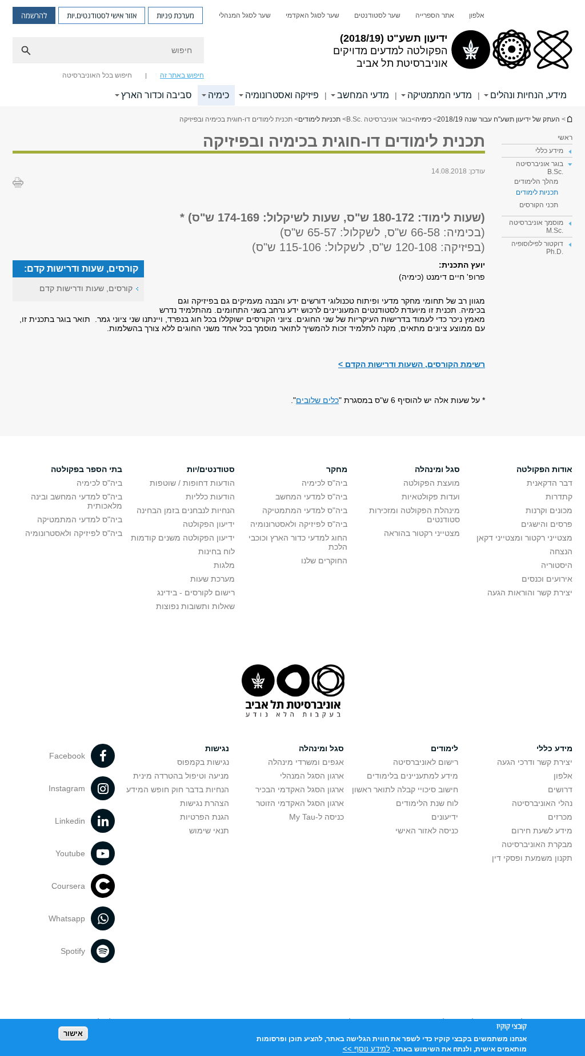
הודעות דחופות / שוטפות (192, 482)
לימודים (444, 748)
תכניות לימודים (319, 119)
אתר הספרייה (434, 15)
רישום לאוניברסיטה (425, 762)
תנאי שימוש (209, 830)
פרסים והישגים (546, 524)
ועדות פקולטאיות (431, 496)
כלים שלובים (317, 400)
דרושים (560, 789)
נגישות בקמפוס (203, 762)
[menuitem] (477, 15)
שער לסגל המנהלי (245, 15)
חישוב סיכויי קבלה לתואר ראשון (405, 789)
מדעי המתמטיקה (439, 95)
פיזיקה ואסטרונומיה (282, 95)
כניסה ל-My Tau (316, 816)
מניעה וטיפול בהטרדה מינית (181, 775)
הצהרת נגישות (204, 803)
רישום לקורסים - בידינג (196, 592)
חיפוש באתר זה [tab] (182, 75)
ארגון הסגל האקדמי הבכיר (299, 789)
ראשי (565, 138)
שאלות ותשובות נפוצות (195, 606)
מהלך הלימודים (536, 182)
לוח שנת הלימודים (427, 803)
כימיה (218, 95)
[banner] (292, 53)
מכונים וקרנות (549, 510)
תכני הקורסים (538, 205)
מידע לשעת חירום (541, 830)
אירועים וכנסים (547, 578)
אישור (73, 1033)
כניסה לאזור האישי (426, 830)
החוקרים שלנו (324, 560)
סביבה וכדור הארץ (156, 95)
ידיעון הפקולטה (209, 524)
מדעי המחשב (363, 95)
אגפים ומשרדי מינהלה (306, 762)
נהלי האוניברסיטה (542, 803)
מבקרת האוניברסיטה (537, 844)
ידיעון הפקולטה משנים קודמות (183, 537)
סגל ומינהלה (437, 469)
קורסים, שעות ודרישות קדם (86, 288)
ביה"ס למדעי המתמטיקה (304, 510)
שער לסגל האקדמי (312, 15)
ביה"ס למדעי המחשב (311, 496)
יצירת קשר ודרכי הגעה (534, 762)
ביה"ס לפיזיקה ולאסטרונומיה (298, 524)
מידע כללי (554, 748)
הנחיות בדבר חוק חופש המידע (177, 789)
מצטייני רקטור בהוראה (422, 533)
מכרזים (560, 816)
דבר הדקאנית (549, 482)
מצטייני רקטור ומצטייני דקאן (524, 537)
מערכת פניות (175, 15)
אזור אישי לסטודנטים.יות (102, 15)
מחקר (336, 469)
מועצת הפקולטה (431, 482)
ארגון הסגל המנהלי (312, 775)
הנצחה (561, 551)
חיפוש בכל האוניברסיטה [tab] (97, 75)
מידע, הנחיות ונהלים (528, 95)
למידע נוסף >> (366, 1049)
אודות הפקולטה (544, 469)
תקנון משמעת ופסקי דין (532, 857)
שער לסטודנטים (377, 15)
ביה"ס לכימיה (324, 482)
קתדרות (559, 496)
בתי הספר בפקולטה (86, 469)
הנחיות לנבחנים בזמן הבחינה (186, 510)
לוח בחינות (216, 551)
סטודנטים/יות (211, 469)
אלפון (476, 15)
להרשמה (34, 15)
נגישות (217, 748)
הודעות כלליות (210, 496)
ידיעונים (444, 816)
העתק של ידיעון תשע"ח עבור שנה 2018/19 (569, 119)
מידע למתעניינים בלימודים (412, 775)
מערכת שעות (212, 578)
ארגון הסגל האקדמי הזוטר (300, 803)
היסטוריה (556, 565)
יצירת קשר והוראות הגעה (529, 592)
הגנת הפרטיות (204, 816)
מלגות (224, 565)
